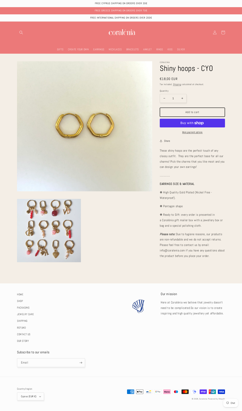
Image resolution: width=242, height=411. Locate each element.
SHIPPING (22, 321)
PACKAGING (23, 307)
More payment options (192, 132)
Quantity (164, 90)
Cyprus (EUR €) (28, 396)
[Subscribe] (81, 362)
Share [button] (167, 141)
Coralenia (203, 399)
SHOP (20, 301)
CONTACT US (23, 334)
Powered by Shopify (216, 399)
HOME (20, 294)
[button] (21, 32)
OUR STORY (23, 341)
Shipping (177, 84)
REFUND (21, 327)
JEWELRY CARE (25, 314)
